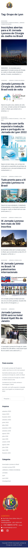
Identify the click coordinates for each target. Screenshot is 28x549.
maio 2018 (5, 450)
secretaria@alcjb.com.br (10, 527)
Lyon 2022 (5, 478)
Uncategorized (6, 481)
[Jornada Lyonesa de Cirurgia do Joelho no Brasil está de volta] (14, 97)
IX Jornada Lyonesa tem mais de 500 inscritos (12, 223)
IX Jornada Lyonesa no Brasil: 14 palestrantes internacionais (12, 268)
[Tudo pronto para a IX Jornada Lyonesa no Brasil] (14, 195)
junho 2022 (5, 422)
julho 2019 (5, 436)
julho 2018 (5, 447)
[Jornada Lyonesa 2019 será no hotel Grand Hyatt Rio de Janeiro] (14, 334)
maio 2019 (5, 439)
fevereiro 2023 (6, 417)
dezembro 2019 (6, 428)
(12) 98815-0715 (10, 525)
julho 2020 (5, 425)
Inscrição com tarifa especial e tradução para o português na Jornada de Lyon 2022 (14, 128)
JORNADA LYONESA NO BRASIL (17, 80)
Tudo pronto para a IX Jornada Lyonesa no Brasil (13, 182)
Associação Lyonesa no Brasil (10, 22)
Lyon (20, 118)
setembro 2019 (6, 431)
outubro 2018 (6, 442)
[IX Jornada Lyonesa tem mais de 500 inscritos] (14, 238)
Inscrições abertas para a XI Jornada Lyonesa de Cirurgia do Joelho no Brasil (12, 32)
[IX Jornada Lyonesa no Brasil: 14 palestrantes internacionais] (14, 285)
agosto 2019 (5, 433)
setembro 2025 (6, 411)
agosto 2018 (5, 444)
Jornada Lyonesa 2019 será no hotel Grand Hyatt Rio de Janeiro (12, 316)
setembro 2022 (6, 419)
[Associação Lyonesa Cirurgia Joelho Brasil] (14, 5)
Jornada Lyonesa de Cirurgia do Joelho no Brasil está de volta (13, 86)
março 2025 (5, 414)
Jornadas (11, 309)
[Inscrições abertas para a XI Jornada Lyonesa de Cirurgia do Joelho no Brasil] (14, 52)
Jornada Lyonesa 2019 (15, 176)
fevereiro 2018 (6, 453)
